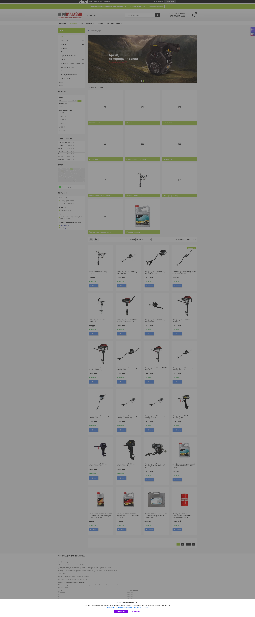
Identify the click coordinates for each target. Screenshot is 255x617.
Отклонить (136, 611)
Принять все (121, 611)
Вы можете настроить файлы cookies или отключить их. (127, 607)
